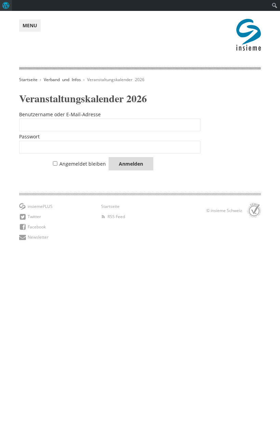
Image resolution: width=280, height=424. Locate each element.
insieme (248, 22)
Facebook (37, 227)
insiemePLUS (40, 206)
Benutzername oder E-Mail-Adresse (60, 114)
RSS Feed (116, 216)
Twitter (34, 216)
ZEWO (254, 210)
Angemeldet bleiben (82, 164)
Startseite (28, 79)
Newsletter (38, 237)
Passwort (29, 136)
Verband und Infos (62, 79)
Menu (30, 25)
